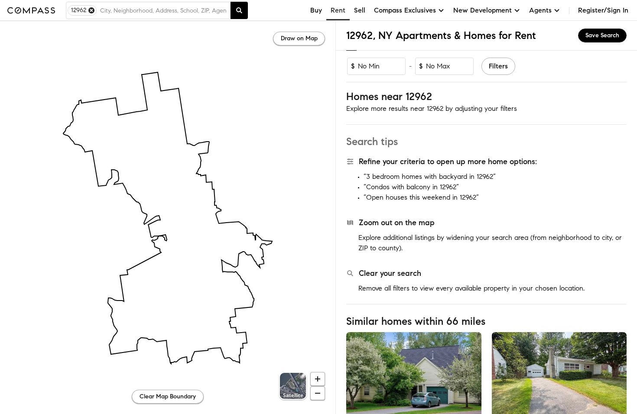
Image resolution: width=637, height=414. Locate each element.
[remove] (91, 10)
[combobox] (163, 10)
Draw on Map (299, 38)
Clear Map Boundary (168, 396)
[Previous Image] (357, 377)
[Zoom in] (317, 379)
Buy (316, 10)
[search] (239, 10)
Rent (338, 10)
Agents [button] (540, 10)
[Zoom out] (317, 393)
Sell (359, 10)
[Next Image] (471, 377)
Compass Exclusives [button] (405, 10)
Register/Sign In (603, 10)
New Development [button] (482, 10)
